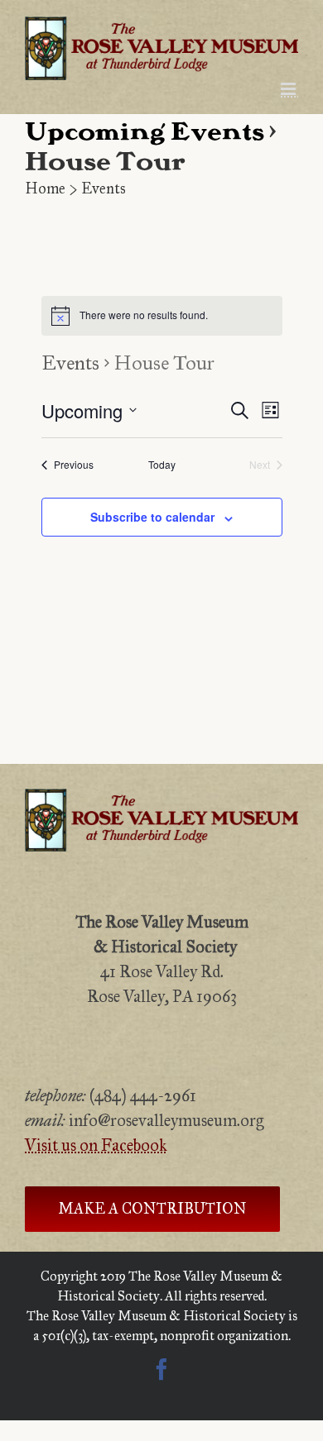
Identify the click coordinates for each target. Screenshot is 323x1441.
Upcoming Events (144, 133)
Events (70, 363)
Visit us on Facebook (96, 1145)
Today (162, 464)
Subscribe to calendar (152, 516)
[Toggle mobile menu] (289, 89)
